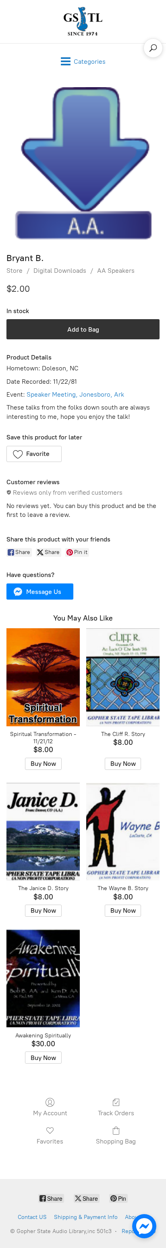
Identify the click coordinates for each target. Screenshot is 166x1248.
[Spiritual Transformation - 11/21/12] (43, 677)
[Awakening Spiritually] (43, 978)
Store (14, 270)
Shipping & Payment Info (86, 1217)
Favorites (50, 1141)
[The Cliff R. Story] (123, 677)
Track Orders (116, 1113)
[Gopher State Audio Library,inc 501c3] (83, 21)
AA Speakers (116, 270)
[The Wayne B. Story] (123, 831)
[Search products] (153, 48)
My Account (50, 1113)
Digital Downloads (59, 270)
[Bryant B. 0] (83, 163)
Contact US (32, 1217)
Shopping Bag (116, 1141)
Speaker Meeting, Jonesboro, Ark (75, 394)
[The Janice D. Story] (43, 831)
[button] (34, 454)
